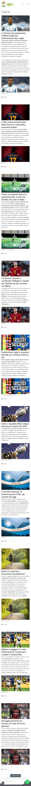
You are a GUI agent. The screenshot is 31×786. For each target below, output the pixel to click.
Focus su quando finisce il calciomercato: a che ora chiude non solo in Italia (14, 197)
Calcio (5, 97)
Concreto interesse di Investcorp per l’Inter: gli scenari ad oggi (13, 494)
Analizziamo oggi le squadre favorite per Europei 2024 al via (15, 355)
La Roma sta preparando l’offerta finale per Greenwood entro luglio (13, 36)
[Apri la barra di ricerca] (22, 4)
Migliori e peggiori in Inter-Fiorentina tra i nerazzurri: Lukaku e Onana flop (14, 652)
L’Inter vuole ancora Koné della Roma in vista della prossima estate (13, 124)
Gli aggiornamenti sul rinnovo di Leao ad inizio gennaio (13, 723)
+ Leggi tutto (15, 775)
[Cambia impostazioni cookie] (2, 783)
